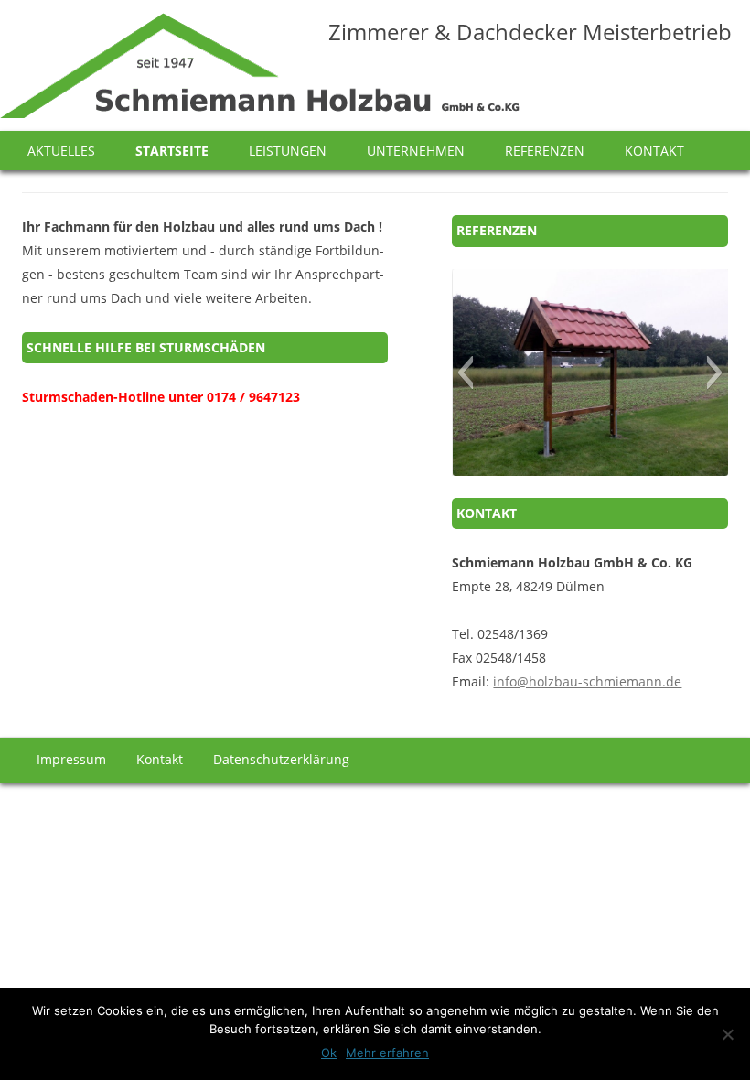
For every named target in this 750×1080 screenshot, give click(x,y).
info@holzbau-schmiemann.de (587, 681)
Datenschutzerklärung (281, 759)
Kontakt (654, 150)
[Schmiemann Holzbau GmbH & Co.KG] (260, 72)
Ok (329, 1052)
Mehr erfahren (387, 1052)
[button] (465, 372)
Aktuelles (61, 150)
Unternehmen (416, 150)
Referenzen (544, 150)
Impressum (71, 759)
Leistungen (288, 150)
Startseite (172, 150)
